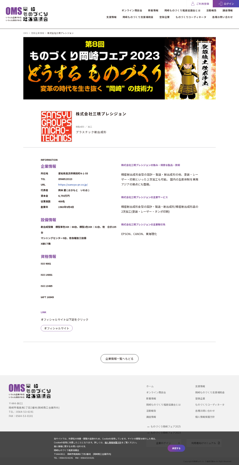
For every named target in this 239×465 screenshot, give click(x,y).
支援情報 (111, 17)
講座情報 (228, 10)
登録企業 (164, 17)
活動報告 (211, 10)
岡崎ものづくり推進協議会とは (182, 10)
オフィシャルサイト (56, 328)
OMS (25, 32)
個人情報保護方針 (205, 417)
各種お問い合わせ (222, 17)
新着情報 (153, 10)
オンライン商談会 (132, 10)
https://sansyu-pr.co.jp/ (73, 184)
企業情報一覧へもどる (119, 358)
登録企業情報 (37, 32)
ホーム (150, 386)
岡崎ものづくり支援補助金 (138, 17)
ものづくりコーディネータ (191, 17)
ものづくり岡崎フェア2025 (166, 426)
